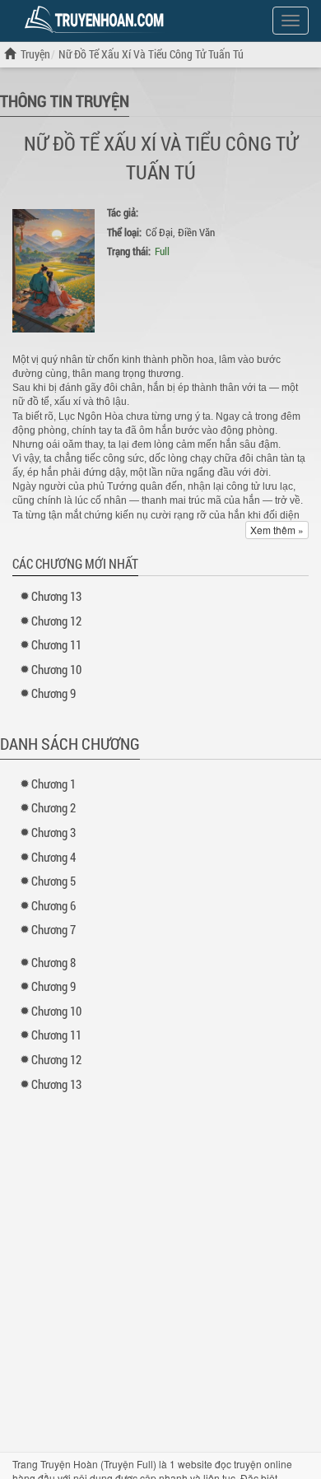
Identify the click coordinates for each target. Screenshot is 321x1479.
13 (56, 596)
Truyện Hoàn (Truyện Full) (98, 1464)
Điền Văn (196, 232)
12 (56, 620)
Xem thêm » (277, 530)
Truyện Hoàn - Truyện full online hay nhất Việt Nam (97, 19)
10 (56, 669)
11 (56, 644)
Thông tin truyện (64, 100)
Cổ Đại (159, 232)
